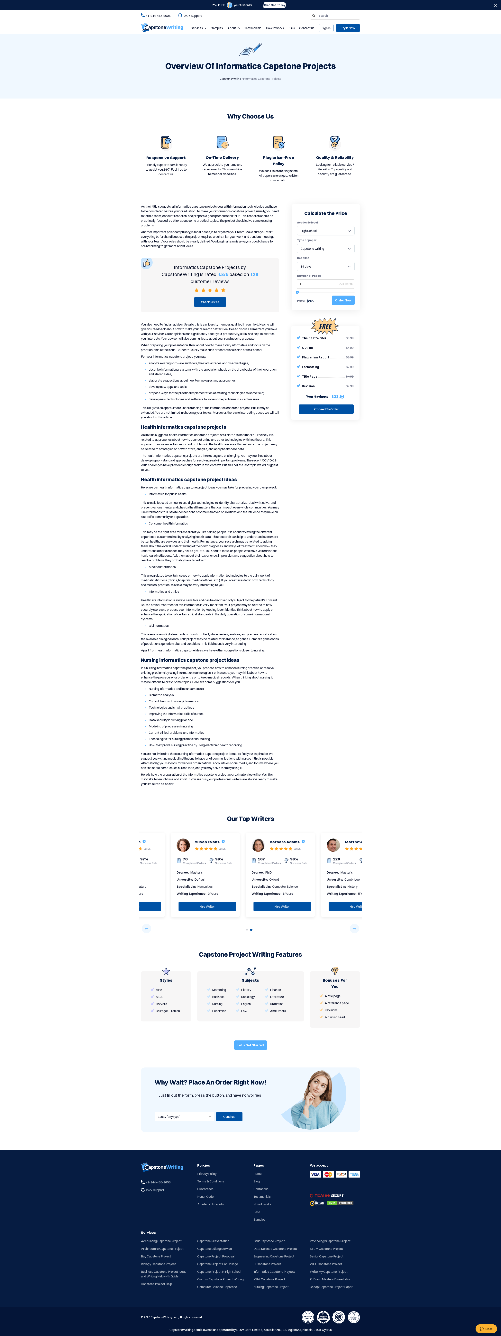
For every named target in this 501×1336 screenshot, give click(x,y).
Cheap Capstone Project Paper (331, 1287)
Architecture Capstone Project (162, 1249)
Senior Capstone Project (326, 1256)
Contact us (306, 28)
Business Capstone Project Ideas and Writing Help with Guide (163, 1274)
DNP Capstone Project (269, 1241)
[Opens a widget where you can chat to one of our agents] (486, 1329)
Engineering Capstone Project (273, 1256)
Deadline (303, 258)
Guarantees (205, 1189)
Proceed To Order (326, 409)
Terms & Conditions (210, 1181)
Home (257, 1174)
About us (233, 28)
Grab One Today (274, 5)
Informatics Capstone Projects (274, 1272)
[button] (247, 930)
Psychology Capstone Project (330, 1241)
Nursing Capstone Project (271, 1287)
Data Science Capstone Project (275, 1249)
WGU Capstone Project (326, 1264)
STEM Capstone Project (326, 1249)
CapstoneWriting (230, 79)
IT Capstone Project (267, 1264)
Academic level (307, 222)
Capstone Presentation (213, 1241)
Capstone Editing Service (214, 1249)
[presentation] (146, 928)
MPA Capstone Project (269, 1279)
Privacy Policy (206, 1174)
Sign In (326, 28)
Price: (301, 300)
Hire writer (177, 906)
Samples (217, 28)
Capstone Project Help (156, 1284)
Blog (256, 1181)
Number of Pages (309, 276)
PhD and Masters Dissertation (330, 1279)
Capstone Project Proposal (215, 1256)
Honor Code (205, 1197)
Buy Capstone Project (156, 1256)
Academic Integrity (210, 1204)
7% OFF (218, 5)
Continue (229, 1117)
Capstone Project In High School (219, 1272)
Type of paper (307, 240)
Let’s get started (250, 1045)
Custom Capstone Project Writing (220, 1279)
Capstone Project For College (217, 1264)
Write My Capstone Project (329, 1272)
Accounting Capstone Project (161, 1241)
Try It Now (348, 28)
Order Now (343, 300)
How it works (275, 28)
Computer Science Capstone (217, 1287)
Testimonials (252, 28)
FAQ (291, 28)
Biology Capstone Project (158, 1264)
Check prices (210, 302)
